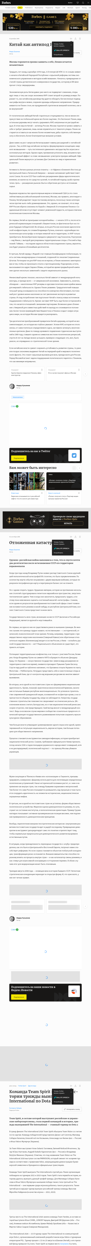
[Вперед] (85, 374)
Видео (57, 7)
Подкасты (49, 7)
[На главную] (6, 3)
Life (63, 7)
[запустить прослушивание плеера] (71, 38)
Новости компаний (54, 493)
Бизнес (13, 1019)
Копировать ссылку (73, 1097)
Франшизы (39, 7)
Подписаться (19, 458)
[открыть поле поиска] (83, 2)
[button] (88, 2)
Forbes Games (13, 7)
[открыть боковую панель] (77, 2)
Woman (70, 7)
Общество (51, 1019)
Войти (70, 3)
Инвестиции (15, 493)
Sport (77, 7)
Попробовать (58, 55)
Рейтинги (29, 7)
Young (84, 7)
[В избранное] (42, 370)
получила (64, 1231)
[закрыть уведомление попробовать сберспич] (71, 45)
